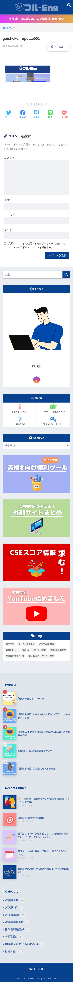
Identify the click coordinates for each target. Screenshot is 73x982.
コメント (9, 157)
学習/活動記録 (17, 929)
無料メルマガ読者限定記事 (25, 944)
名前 (7, 200)
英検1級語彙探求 (58, 650)
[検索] (66, 274)
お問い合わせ (20, 424)
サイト (8, 229)
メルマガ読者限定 (47, 644)
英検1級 (15, 907)
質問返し (14, 936)
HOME (38, 969)
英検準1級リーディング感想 (41, 656)
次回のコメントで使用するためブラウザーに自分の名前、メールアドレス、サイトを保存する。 (36, 245)
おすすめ (10, 644)
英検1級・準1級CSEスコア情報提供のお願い (36, 18)
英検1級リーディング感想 (34, 650)
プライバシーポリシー (53, 424)
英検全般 (15, 900)
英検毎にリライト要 (15, 656)
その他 (13, 951)
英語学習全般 (18, 922)
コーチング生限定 (26, 644)
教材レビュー (12, 650)
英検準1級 (16, 915)
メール (9, 214)
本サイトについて (20, 411)
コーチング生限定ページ (53, 411)
